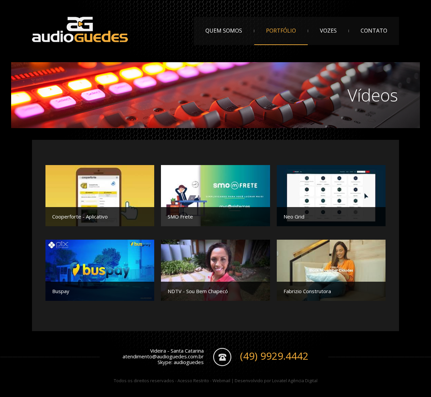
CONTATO (374, 30)
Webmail (221, 381)
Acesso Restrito (193, 381)
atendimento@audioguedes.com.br (163, 356)
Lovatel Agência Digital (295, 381)
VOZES (328, 30)
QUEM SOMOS (223, 30)
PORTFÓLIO (281, 30)
